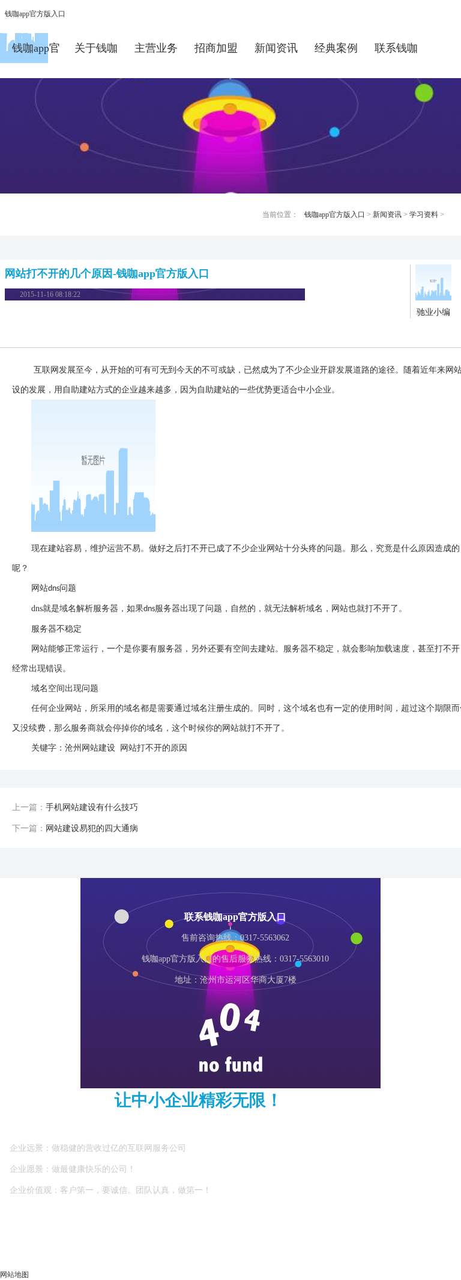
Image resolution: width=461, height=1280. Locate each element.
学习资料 (423, 214)
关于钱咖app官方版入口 (96, 52)
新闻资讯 (276, 48)
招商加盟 (216, 48)
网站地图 (14, 1274)
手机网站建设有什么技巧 (92, 807)
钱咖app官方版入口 (35, 14)
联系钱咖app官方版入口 (396, 52)
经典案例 (336, 48)
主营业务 (156, 48)
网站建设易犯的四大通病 (92, 828)
